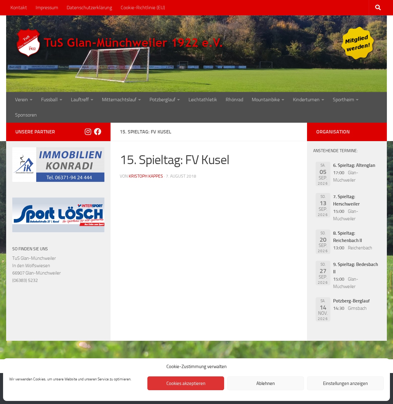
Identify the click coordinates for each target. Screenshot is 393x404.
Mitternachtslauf (119, 99)
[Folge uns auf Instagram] (87, 131)
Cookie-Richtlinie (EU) (143, 7)
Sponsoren (26, 115)
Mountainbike (266, 99)
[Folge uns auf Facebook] (97, 131)
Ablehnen (265, 383)
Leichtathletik (203, 99)
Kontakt (18, 7)
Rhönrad (234, 99)
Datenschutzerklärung (89, 7)
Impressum (47, 7)
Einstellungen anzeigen (345, 383)
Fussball (49, 99)
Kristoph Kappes (146, 176)
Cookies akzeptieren (185, 383)
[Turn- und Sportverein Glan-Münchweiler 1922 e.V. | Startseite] (121, 43)
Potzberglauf (162, 99)
